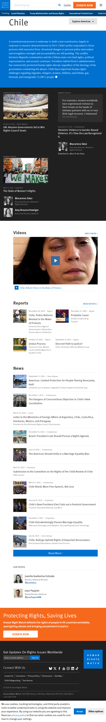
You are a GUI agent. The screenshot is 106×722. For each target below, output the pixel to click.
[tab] (55, 287)
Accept (80, 711)
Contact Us (8, 676)
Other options (95, 711)
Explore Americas (81, 21)
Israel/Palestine (18, 13)
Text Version (28, 680)
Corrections (21, 676)
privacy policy (18, 715)
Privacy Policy (33, 676)
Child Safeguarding (12, 680)
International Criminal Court (81, 13)
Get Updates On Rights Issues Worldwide (33, 652)
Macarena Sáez (78, 144)
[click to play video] (55, 260)
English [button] (67, 5)
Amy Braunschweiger (27, 210)
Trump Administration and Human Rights (47, 13)
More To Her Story (77, 154)
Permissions (47, 676)
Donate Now (84, 5)
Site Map (58, 676)
